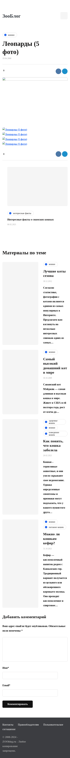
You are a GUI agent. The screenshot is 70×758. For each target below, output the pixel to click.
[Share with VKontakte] (58, 71)
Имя (5, 667)
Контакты (7, 724)
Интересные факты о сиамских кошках (30, 219)
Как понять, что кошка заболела (53, 445)
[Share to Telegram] (65, 71)
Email (6, 685)
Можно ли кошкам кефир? (51, 538)
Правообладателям (28, 724)
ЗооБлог (11, 16)
